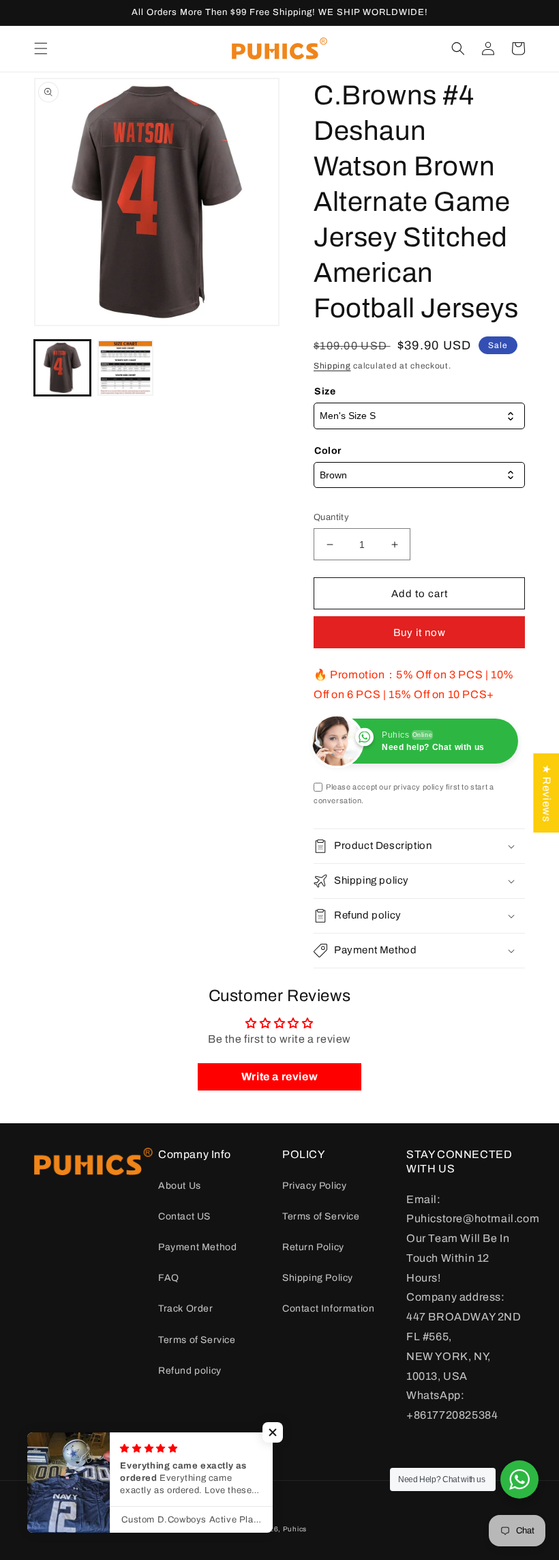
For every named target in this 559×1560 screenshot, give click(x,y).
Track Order (185, 1308)
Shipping (332, 366)
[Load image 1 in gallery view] (62, 368)
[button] (41, 48)
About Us (179, 1186)
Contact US (184, 1216)
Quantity (331, 517)
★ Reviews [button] (546, 793)
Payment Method (197, 1247)
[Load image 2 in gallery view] (125, 368)
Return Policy (313, 1247)
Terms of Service (197, 1340)
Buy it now (419, 632)
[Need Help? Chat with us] (519, 1479)
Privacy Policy (314, 1186)
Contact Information (328, 1308)
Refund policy (190, 1371)
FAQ (168, 1278)
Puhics (295, 1529)
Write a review (279, 1076)
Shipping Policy (317, 1278)
